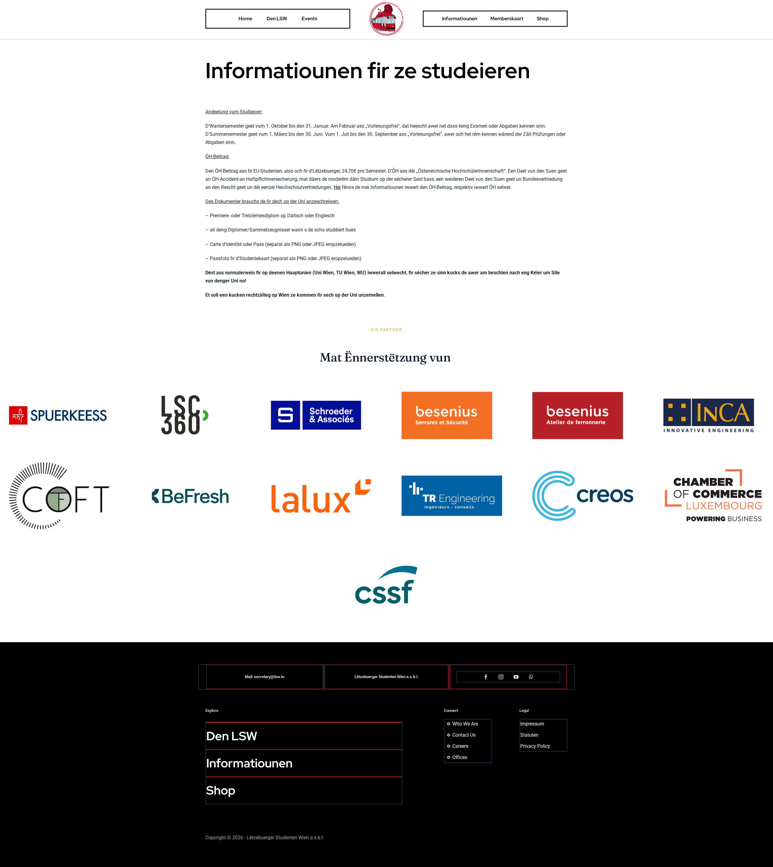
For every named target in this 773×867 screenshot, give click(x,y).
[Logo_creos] (582, 473)
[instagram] (501, 677)
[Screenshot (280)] (447, 394)
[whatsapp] (531, 677)
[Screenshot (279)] (577, 394)
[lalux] (321, 481)
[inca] (708, 401)
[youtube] (516, 677)
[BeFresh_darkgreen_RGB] (190, 484)
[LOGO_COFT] (59, 464)
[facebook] (486, 677)
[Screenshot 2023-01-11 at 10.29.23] (316, 403)
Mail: (249, 676)
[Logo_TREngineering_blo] (452, 478)
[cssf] (386, 537)
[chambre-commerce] (713, 470)
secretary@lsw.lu (269, 676)
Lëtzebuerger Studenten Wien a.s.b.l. (386, 676)
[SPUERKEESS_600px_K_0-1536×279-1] (59, 408)
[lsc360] (185, 377)
